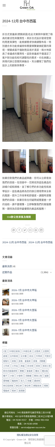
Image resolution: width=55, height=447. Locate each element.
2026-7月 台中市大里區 (24, 310)
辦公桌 (19, 385)
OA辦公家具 (14, 351)
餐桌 (14, 390)
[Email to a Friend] (30, 230)
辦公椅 (28, 385)
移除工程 (38, 376)
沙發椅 (20, 376)
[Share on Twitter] (24, 230)
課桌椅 (37, 381)
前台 (31, 356)
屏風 (14, 361)
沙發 (12, 376)
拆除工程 (47, 366)
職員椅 (15, 381)
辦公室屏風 (8, 385)
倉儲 (5, 356)
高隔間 (22, 390)
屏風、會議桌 (25, 361)
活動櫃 (28, 376)
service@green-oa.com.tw (33, 427)
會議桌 (30, 371)
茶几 (23, 381)
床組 (23, 366)
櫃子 (5, 376)
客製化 (6, 361)
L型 (4, 351)
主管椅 (46, 351)
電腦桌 (6, 390)
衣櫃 (29, 381)
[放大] (46, 81)
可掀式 (48, 356)
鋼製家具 (37, 385)
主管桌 (37, 351)
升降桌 (39, 356)
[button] (4, 5)
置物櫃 (6, 381)
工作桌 (6, 366)
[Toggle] (51, 272)
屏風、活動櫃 (39, 361)
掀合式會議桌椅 (10, 371)
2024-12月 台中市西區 (14, 242)
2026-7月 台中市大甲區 (24, 290)
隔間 (46, 385)
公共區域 (14, 356)
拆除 (38, 366)
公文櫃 (24, 356)
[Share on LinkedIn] (41, 230)
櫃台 (37, 371)
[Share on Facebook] (19, 230)
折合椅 (30, 366)
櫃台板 (45, 371)
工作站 (15, 366)
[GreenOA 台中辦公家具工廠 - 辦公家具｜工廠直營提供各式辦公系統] (27, 5)
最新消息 (7, 266)
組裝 (47, 376)
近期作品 (7, 272)
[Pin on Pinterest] (35, 230)
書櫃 (22, 371)
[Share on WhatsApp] (13, 230)
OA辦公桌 (27, 351)
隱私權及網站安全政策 (27, 435)
